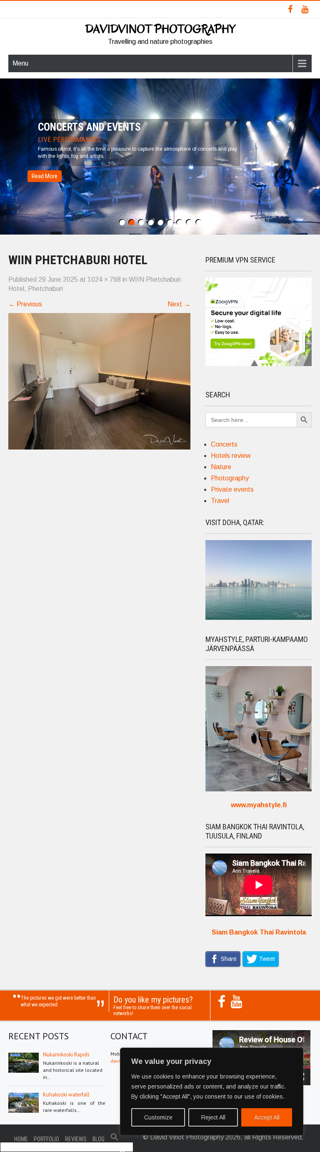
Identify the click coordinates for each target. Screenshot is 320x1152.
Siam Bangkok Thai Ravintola (259, 932)
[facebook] (290, 9)
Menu (20, 63)
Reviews (76, 1139)
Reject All (213, 1117)
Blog (98, 1139)
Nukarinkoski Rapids (66, 1054)
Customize (158, 1117)
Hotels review (231, 455)
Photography (230, 478)
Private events (232, 489)
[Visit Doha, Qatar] (258, 617)
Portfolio (46, 1139)
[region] (211, 1091)
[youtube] (305, 9)
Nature (221, 466)
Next (179, 304)
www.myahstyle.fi (259, 804)
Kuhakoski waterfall (66, 1094)
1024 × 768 (104, 279)
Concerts (224, 444)
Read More (45, 176)
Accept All (267, 1117)
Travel (220, 500)
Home (21, 1139)
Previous (25, 304)
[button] (114, 1139)
